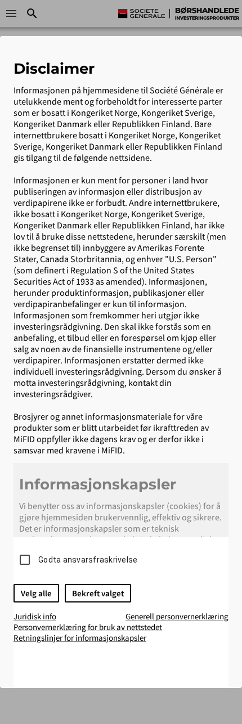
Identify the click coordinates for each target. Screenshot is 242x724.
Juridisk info (35, 616)
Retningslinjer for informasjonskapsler (80, 637)
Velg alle (36, 593)
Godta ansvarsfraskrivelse (87, 559)
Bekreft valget (98, 593)
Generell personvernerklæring (177, 616)
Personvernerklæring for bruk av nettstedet (88, 627)
